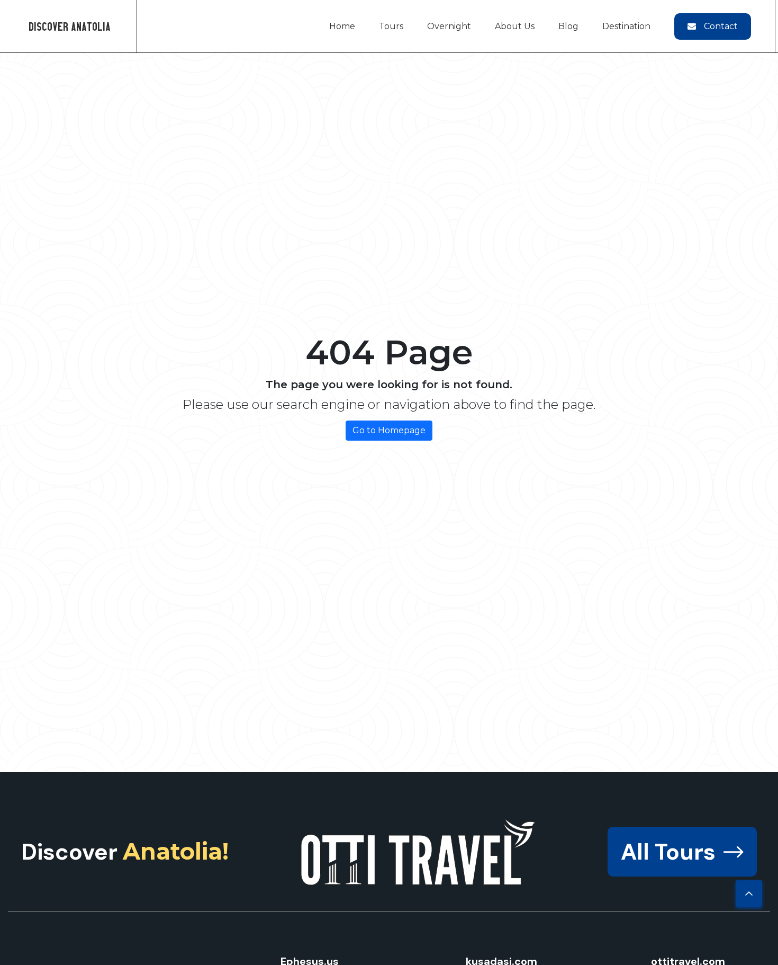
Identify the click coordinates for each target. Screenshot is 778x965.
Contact (721, 26)
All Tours (668, 851)
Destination (626, 26)
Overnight (449, 26)
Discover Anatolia (70, 26)
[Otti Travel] (418, 852)
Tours (391, 26)
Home (342, 26)
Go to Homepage (389, 430)
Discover (125, 851)
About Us (515, 26)
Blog (568, 26)
